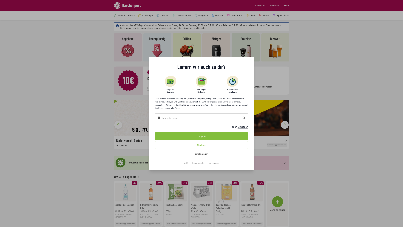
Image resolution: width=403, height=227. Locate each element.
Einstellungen (201, 154)
